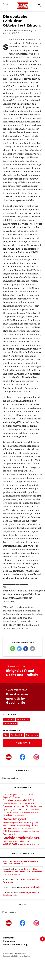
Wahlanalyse (24, 841)
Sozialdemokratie (17, 838)
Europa (6, 812)
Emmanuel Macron (19, 810)
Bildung (18, 797)
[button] (12, 648)
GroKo (36, 823)
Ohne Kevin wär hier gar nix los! (21, 880)
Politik (6, 831)
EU (27, 809)
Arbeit (30, 795)
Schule (38, 831)
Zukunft (38, 844)
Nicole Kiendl (13, 30)
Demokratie (28, 803)
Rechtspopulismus (27, 831)
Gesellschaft (10, 723)
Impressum (9, 941)
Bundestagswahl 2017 (18, 800)
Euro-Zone (34, 810)
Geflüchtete (23, 719)
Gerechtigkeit (14, 819)
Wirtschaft (9, 844)
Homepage (8, 937)
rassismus (14, 831)
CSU (6, 735)
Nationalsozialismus (28, 829)
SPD (37, 838)
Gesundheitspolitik (10, 823)
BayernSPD (8, 797)
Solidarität (9, 834)
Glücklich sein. (33, 887)
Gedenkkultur (19, 816)
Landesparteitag (23, 826)
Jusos (11, 825)
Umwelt (11, 841)
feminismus (15, 812)
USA (16, 841)
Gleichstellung (26, 822)
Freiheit (8, 815)
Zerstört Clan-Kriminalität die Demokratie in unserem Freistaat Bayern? (22, 871)
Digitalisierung (7, 810)
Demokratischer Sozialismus (22, 806)
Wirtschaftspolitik (26, 844)
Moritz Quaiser (24, 956)
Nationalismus (16, 829)
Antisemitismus (21, 795)
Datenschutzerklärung (15, 944)
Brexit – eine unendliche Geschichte (17, 697)
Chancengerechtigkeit (9, 804)
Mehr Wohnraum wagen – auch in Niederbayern (20, 862)
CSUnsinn (9, 719)
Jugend (4, 826)
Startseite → (22, 742)
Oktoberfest (32, 735)
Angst (13, 794)
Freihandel (34, 812)
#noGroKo (5, 795)
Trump (5, 841)
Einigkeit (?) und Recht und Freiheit (22, 671)
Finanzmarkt (26, 812)
